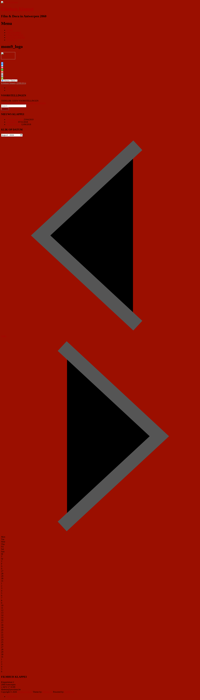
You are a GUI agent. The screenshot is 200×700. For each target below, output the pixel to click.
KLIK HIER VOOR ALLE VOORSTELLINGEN (23, 103)
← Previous (12, 88)
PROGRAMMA (14, 32)
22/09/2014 (21, 83)
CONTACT (12, 40)
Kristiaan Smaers (8, 83)
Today (4, 336)
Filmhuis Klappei (17, 8)
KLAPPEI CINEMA (16, 37)
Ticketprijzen (12, 122)
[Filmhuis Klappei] (9, 2)
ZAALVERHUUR (15, 35)
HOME (10, 30)
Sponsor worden (14, 124)
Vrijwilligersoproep (15, 119)
